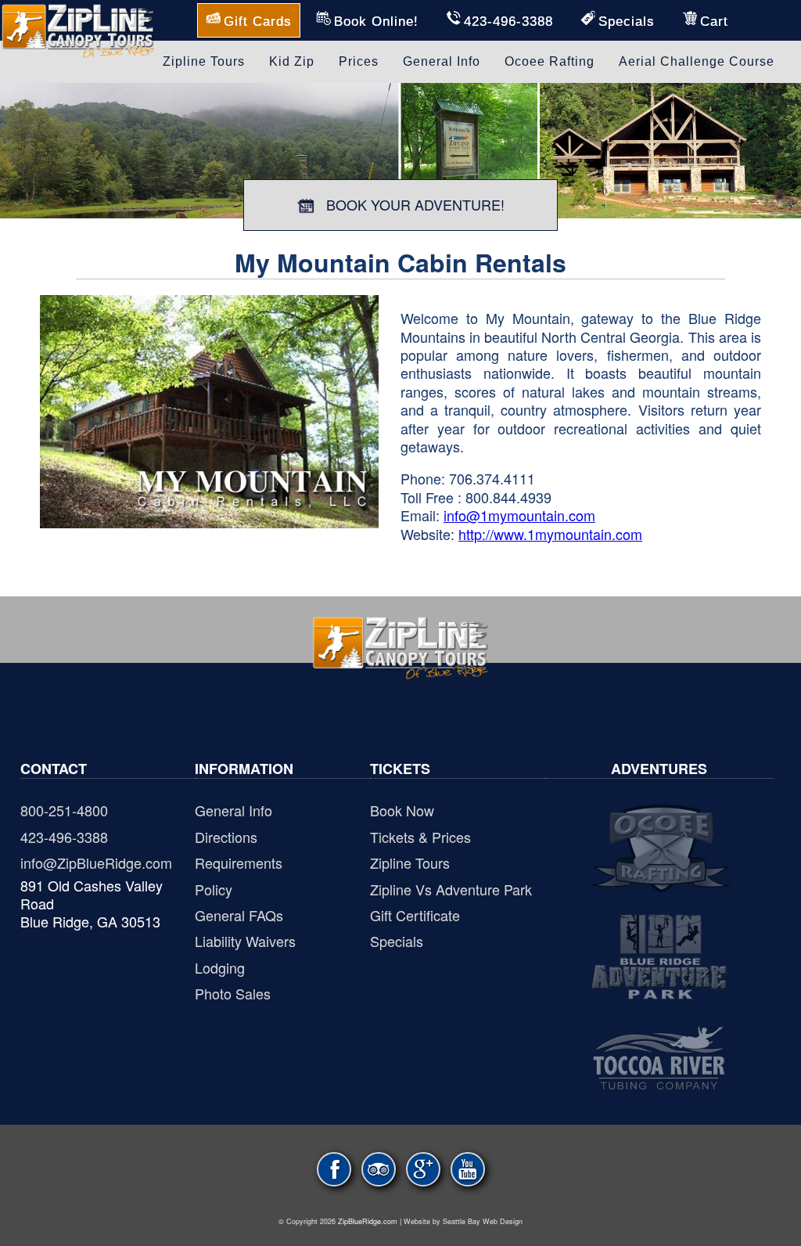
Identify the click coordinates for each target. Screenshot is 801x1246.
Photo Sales (233, 993)
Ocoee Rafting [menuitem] (549, 61)
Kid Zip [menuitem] (291, 61)
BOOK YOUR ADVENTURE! (413, 204)
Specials (396, 941)
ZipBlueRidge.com (367, 1221)
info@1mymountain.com (519, 515)
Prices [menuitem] (359, 61)
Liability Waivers (245, 941)
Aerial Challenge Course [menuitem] (696, 61)
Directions (226, 836)
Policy (213, 889)
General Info (233, 810)
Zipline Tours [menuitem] (204, 61)
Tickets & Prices (420, 836)
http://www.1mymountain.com (550, 534)
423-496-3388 (64, 836)
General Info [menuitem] (441, 61)
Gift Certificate (415, 915)
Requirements (238, 862)
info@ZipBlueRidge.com (96, 862)
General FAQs (239, 915)
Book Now (402, 810)
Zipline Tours (410, 862)
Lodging (220, 967)
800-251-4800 (64, 810)
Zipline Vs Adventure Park (451, 889)
